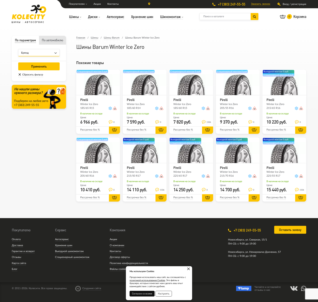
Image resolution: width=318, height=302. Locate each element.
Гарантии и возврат (23, 251)
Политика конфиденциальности (129, 263)
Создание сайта (91, 288)
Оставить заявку (290, 230)
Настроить (163, 293)
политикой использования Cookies (147, 280)
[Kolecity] (29, 12)
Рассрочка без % (90, 130)
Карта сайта (19, 263)
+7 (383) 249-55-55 (231, 4)
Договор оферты (120, 257)
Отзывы (16, 257)
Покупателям (77, 4)
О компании (117, 245)
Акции (97, 4)
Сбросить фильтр (32, 74)
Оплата (16, 239)
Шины (94, 38)
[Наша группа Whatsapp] (303, 288)
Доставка (17, 245)
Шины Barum (112, 38)
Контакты (113, 4)
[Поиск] (254, 16)
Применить (39, 66)
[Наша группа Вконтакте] (294, 288)
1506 (208, 122)
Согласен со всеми (142, 293)
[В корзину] (114, 130)
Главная (80, 38)
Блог (14, 269)
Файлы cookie (118, 269)
